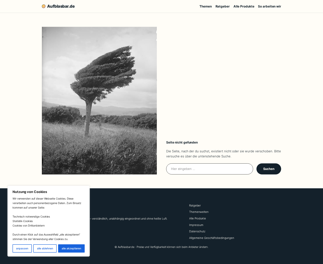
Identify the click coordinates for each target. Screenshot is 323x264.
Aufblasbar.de (61, 6)
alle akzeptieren (71, 248)
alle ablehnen (45, 248)
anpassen (22, 248)
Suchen (268, 169)
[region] (48, 221)
